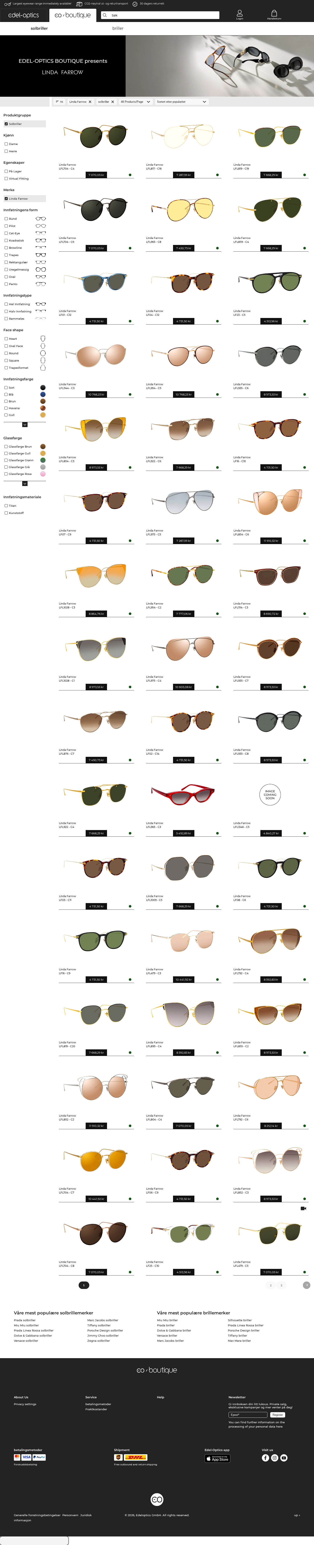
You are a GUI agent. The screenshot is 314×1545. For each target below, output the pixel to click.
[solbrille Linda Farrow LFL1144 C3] (95, 354)
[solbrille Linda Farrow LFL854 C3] (95, 427)
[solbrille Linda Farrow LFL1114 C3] (270, 573)
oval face (16, 346)
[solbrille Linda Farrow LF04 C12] (182, 281)
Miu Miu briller (167, 1320)
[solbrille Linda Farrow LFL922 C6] (182, 427)
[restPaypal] (39, 1457)
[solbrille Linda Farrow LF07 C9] (95, 500)
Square (14, 360)
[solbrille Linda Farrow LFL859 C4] (270, 207)
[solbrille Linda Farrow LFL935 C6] (270, 354)
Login (239, 18)
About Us (21, 1397)
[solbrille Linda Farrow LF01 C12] (95, 281)
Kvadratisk (16, 240)
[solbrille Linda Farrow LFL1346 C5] (270, 792)
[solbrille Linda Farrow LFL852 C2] (95, 1085)
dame (13, 144)
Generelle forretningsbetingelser (37, 1515)
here (279, 1426)
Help (160, 1397)
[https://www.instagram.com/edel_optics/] (274, 1458)
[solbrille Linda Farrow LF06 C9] (182, 1158)
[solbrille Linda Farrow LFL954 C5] (182, 354)
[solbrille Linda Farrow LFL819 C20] (95, 1012)
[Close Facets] (25, 102)
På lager (15, 171)
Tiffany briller (237, 1335)
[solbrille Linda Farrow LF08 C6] (270, 866)
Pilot (12, 226)
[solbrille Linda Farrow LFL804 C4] (182, 1085)
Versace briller (167, 1335)
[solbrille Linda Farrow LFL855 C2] (270, 1012)
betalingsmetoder (98, 1404)
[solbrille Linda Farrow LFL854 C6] (270, 500)
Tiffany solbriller (98, 1325)
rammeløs (16, 318)
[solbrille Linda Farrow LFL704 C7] (95, 1158)
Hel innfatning (19, 304)
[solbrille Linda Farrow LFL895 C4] (182, 1012)
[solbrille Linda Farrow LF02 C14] (182, 719)
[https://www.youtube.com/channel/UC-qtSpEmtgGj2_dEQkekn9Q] (284, 1458)
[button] (23, 15)
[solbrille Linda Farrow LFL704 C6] (95, 207)
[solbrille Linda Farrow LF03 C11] (95, 866)
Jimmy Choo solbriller (103, 1335)
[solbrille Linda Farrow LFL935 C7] (270, 646)
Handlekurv (274, 18)
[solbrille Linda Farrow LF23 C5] (270, 281)
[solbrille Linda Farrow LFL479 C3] (182, 939)
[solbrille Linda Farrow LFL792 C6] (270, 1085)
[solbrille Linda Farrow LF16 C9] (95, 939)
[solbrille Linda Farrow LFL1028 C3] (95, 573)
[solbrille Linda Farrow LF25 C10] (182, 1231)
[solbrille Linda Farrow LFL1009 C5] (182, 866)
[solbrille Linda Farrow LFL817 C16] (182, 134)
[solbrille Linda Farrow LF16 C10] (270, 427)
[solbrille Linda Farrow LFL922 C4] (95, 792)
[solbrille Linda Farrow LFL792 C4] (270, 939)
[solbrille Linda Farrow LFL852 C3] (270, 1158)
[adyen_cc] (17, 1457)
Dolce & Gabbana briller (174, 1330)
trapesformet (18, 367)
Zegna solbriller (98, 1340)
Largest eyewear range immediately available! (42, 3)
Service (91, 1397)
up (296, 1515)
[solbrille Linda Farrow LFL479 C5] (270, 1231)
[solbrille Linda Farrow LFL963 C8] (182, 207)
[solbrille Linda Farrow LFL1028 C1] (95, 646)
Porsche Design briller (244, 1330)
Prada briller (166, 1325)
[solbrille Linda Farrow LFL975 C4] (182, 646)
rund (13, 218)
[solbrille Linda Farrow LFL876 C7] (95, 719)
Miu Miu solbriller (26, 1325)
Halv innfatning (20, 311)
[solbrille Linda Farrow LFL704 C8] (95, 1231)
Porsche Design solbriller (105, 1330)
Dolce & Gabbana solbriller (33, 1335)
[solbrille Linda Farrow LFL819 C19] (270, 134)
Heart (13, 338)
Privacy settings (25, 1404)
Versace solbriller (26, 1340)
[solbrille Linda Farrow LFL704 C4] (95, 134)
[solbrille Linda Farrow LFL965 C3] (182, 792)
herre (13, 151)
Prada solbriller (24, 1320)
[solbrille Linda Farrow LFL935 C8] (270, 719)
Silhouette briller (240, 1320)
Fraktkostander (96, 1409)
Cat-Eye (14, 233)
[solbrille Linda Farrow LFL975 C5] (182, 500)
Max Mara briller (239, 1340)
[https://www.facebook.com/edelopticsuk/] (265, 1458)
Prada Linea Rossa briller (245, 1325)
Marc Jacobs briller (170, 1340)
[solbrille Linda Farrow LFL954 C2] (182, 573)
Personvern (70, 1515)
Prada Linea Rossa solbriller (33, 1330)
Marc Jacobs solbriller (102, 1320)
